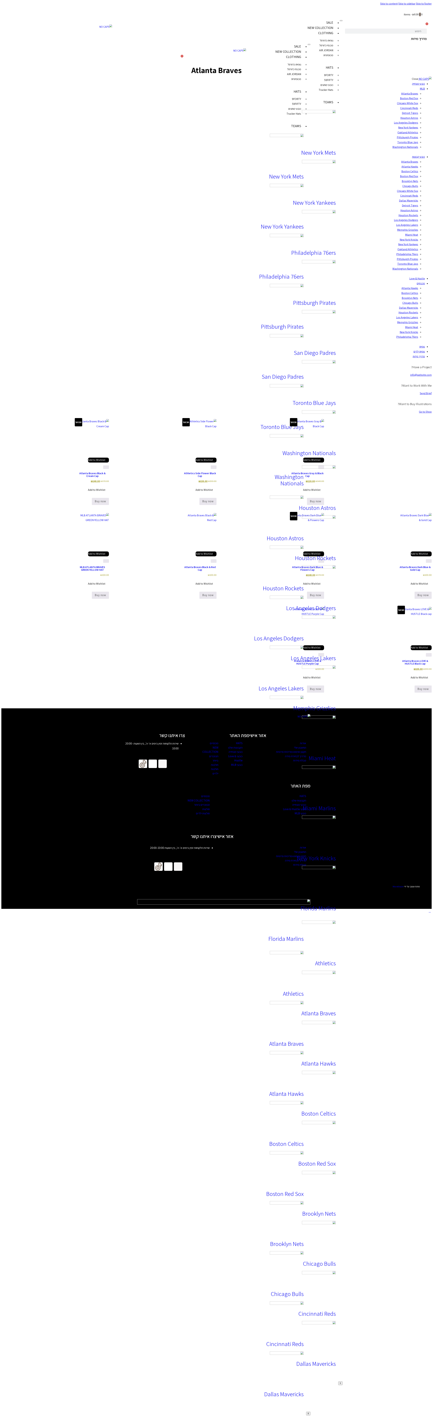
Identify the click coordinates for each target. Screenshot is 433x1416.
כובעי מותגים (327, 85)
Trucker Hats (326, 90)
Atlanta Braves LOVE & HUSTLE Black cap (415, 662)
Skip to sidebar (406, 3)
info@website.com (421, 375)
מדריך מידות (419, 39)
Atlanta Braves (318, 1013)
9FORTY (328, 75)
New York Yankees (314, 202)
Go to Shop (425, 412)
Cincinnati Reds (317, 1313)
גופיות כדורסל (326, 40)
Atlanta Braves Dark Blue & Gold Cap (415, 568)
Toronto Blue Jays (314, 403)
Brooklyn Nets (319, 1213)
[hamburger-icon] (341, 20)
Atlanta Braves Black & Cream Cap (92, 474)
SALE (329, 22)
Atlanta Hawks (318, 1063)
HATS (329, 67)
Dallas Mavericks (316, 1363)
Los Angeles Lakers (313, 658)
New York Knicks (316, 858)
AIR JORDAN (326, 50)
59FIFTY (328, 80)
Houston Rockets (315, 558)
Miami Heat (322, 758)
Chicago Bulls (319, 1263)
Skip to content (389, 3)
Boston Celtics (318, 1113)
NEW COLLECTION (320, 28)
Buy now (100, 501)
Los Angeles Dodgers (311, 608)
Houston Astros (317, 508)
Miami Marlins (319, 808)
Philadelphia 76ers (313, 252)
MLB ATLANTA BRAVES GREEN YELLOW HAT (92, 568)
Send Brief (426, 393)
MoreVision (398, 886)
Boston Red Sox (317, 1163)
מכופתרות (328, 55)
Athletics (325, 963)
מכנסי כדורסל (326, 45)
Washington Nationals (309, 453)
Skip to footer (424, 3)
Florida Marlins (318, 908)
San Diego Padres (315, 353)
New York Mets (318, 152)
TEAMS (328, 102)
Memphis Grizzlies (314, 708)
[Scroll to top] (430, 911)
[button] (98, 460)
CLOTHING (325, 33)
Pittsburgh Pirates (314, 302)
